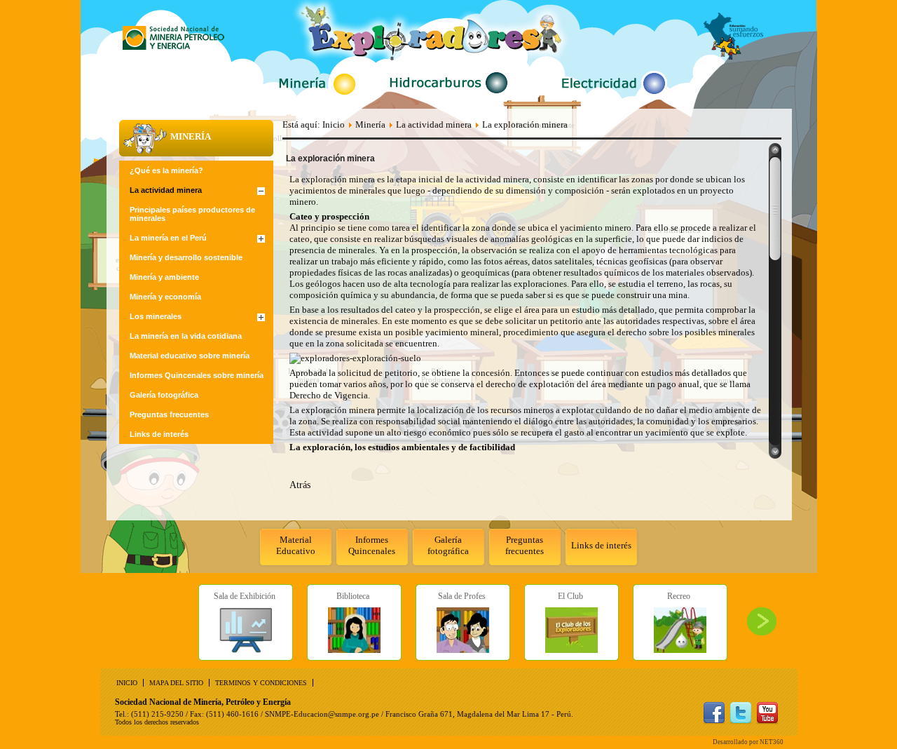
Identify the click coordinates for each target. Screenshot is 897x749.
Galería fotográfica (448, 545)
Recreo (678, 596)
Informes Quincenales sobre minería (196, 375)
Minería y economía (165, 296)
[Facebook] (714, 721)
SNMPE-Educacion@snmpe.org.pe (322, 714)
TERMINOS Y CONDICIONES (261, 683)
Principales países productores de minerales (192, 213)
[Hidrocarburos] (449, 95)
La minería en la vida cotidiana (186, 336)
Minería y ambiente (164, 277)
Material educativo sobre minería (189, 355)
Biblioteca (352, 596)
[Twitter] (741, 721)
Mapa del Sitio (176, 683)
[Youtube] (767, 721)
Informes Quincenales (371, 545)
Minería (370, 124)
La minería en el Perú (168, 238)
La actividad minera (166, 190)
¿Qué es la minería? (166, 170)
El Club (570, 596)
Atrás (299, 485)
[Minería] (317, 96)
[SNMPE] (173, 46)
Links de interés (601, 545)
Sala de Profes (462, 596)
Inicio (333, 124)
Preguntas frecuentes (524, 545)
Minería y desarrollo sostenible (186, 257)
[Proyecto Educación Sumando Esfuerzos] (733, 56)
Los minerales (156, 316)
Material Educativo (295, 545)
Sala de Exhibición (244, 596)
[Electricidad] (611, 96)
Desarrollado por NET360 (748, 741)
